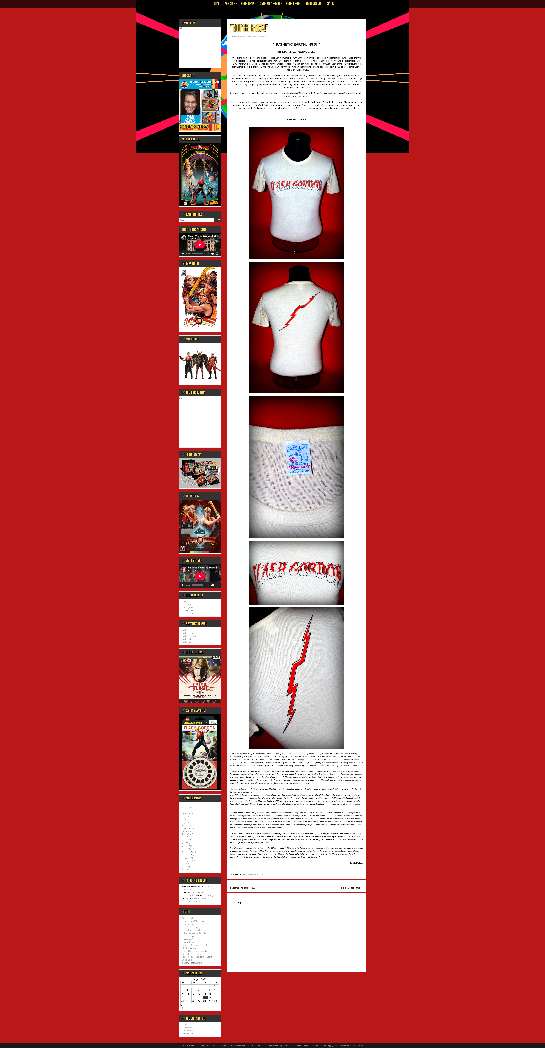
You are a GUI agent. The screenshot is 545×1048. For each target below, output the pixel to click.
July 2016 (186, 837)
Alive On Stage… (188, 604)
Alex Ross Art (187, 918)
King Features (188, 942)
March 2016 (187, 846)
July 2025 (186, 810)
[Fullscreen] (217, 253)
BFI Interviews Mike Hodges (193, 921)
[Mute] (212, 253)
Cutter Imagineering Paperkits (194, 933)
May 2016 (186, 843)
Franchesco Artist (189, 939)
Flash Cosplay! (207, 895)
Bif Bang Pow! (187, 924)
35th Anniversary (270, 3)
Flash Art (185, 630)
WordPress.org (188, 1034)
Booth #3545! (187, 613)
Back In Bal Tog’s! (198, 893)
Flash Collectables (189, 633)
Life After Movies (189, 948)
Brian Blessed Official (190, 927)
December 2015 (189, 852)
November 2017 (189, 828)
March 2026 (187, 807)
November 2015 (189, 855)
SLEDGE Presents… (242, 887)
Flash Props (258, 874)
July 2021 (186, 822)
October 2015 (187, 858)
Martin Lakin (261, 37)
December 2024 (189, 813)
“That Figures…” (188, 607)
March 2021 (187, 825)
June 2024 (186, 819)
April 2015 (186, 870)
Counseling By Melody (191, 930)
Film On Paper (188, 936)
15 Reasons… (201, 901)
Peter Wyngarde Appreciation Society (197, 957)
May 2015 (186, 867)
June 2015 (186, 864)
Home (216, 3)
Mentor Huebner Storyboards (194, 951)
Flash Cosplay (313, 3)
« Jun (182, 1008)
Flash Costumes (247, 874)
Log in (184, 1025)
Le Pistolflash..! (352, 887)
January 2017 (188, 831)
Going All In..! (187, 601)
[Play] (182, 253)
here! (310, 96)
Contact (331, 3)
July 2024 (186, 816)
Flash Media (247, 3)
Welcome (230, 3)
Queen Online (187, 960)
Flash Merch (293, 3)
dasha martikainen (190, 895)
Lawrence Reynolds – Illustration (195, 945)
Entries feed (187, 1028)
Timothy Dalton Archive (192, 963)
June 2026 (186, 804)
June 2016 (186, 840)
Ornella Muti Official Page (192, 954)
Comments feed (189, 1031)
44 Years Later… (188, 610)
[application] (200, 244)
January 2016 (188, 849)
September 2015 (189, 861)
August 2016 (187, 834)
